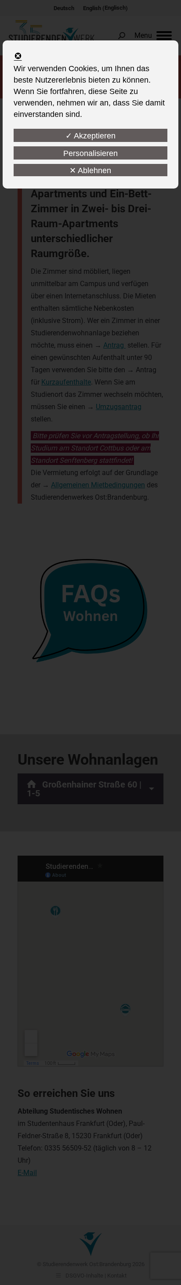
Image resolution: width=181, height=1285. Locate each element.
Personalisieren (90, 153)
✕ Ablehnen (90, 170)
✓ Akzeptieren (90, 135)
